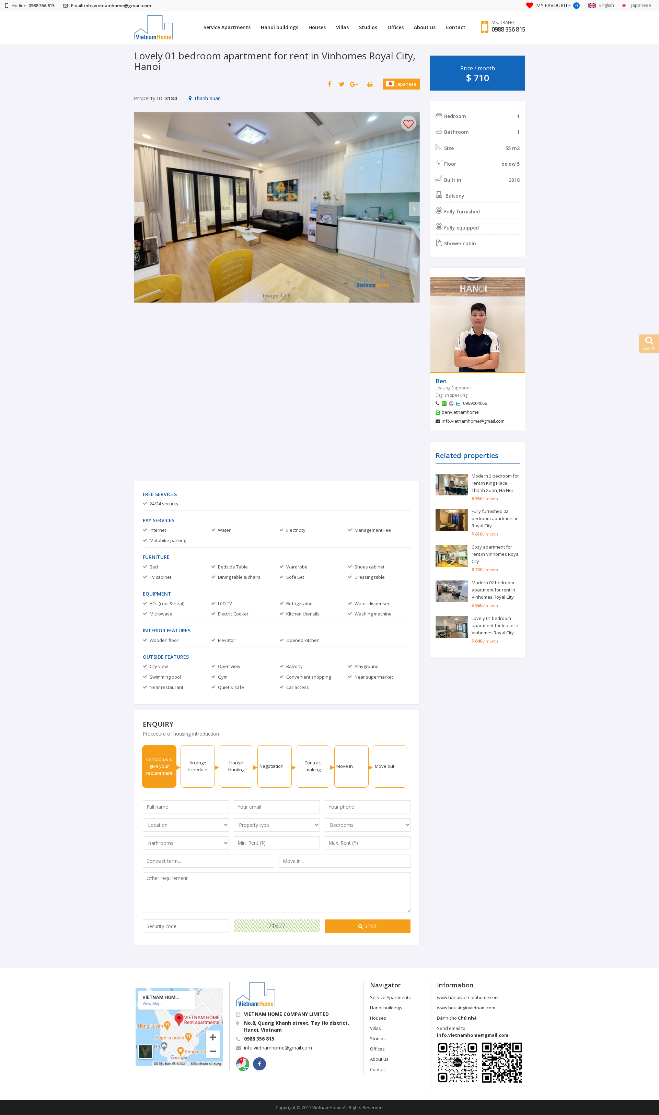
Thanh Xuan (207, 98)
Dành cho (457, 1018)
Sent (371, 926)
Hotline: (33, 5)
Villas (342, 27)
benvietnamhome (460, 412)
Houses (317, 27)
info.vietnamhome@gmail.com (473, 421)
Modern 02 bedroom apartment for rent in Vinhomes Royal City (493, 589)
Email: (111, 5)
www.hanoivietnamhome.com (468, 997)
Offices (396, 27)
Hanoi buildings (279, 27)
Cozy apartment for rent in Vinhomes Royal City (496, 554)
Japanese (406, 84)
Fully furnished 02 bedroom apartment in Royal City (495, 518)
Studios (368, 27)
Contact (455, 27)
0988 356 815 (508, 29)
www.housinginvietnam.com (466, 1008)
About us (425, 27)
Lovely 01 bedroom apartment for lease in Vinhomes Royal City (495, 625)
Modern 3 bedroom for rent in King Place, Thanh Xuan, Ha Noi (495, 483)
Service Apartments (227, 27)
